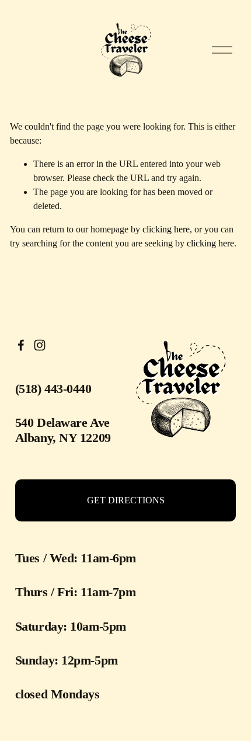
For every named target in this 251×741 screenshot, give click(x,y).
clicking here (166, 229)
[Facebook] (21, 345)
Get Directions (126, 500)
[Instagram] (40, 345)
